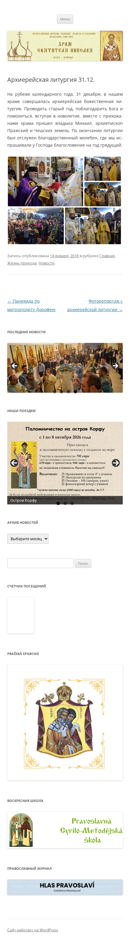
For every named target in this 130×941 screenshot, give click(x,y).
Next (116, 463)
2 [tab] (61, 391)
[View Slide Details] (65, 368)
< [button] (14, 366)
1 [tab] (54, 391)
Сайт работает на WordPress (32, 930)
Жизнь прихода (22, 263)
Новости (46, 263)
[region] (65, 368)
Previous (14, 463)
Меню (65, 19)
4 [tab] (75, 391)
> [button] (115, 366)
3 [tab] (68, 391)
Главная (107, 255)
